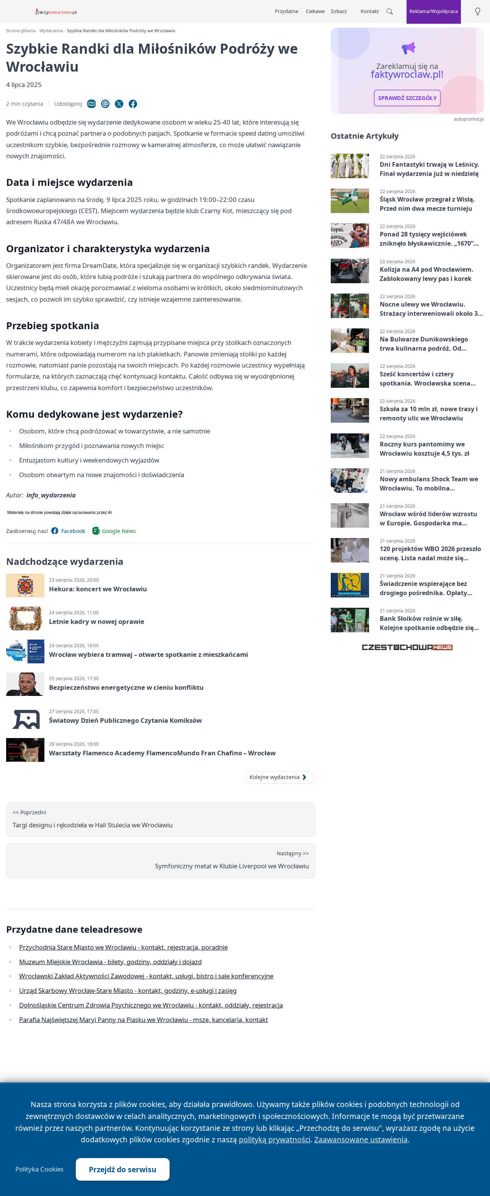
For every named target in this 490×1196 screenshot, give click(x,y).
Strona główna (21, 30)
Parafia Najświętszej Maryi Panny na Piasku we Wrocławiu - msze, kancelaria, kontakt (143, 1019)
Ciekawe (315, 11)
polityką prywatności (274, 1139)
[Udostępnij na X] (119, 103)
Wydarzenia (51, 30)
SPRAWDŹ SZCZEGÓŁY (407, 98)
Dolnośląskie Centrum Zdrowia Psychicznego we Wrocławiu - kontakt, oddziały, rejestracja (151, 1005)
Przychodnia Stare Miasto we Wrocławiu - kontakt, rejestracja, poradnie (123, 947)
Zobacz (339, 11)
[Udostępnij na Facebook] (132, 103)
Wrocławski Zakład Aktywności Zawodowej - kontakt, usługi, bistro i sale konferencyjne (146, 975)
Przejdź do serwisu (123, 1169)
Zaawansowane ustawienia (361, 1139)
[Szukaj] (389, 11)
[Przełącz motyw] (477, 11)
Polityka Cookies (39, 1169)
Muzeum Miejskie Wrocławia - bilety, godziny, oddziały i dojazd (110, 961)
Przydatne (286, 11)
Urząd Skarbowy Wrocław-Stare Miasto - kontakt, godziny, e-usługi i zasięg (128, 990)
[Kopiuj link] (91, 103)
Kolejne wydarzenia (275, 777)
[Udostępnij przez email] (105, 103)
